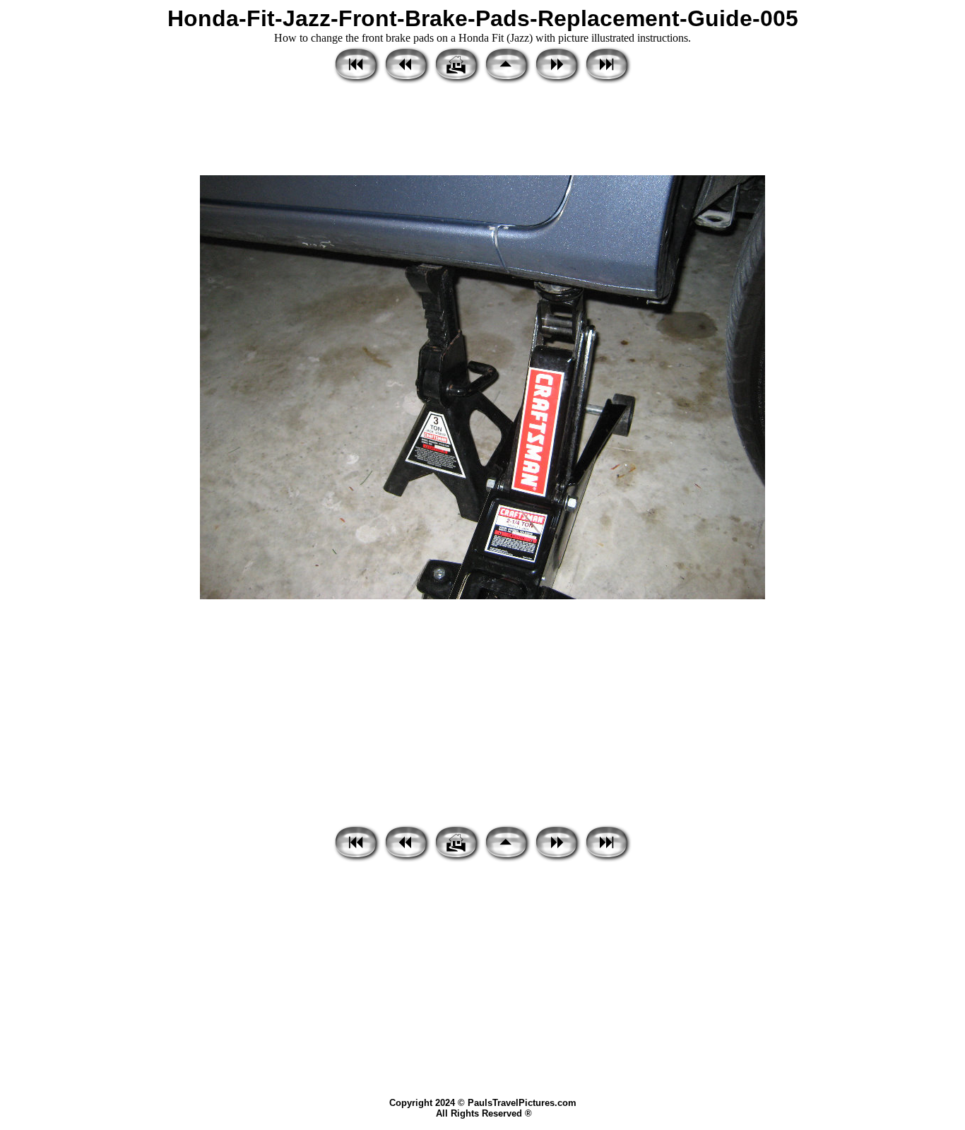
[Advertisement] (482, 131)
